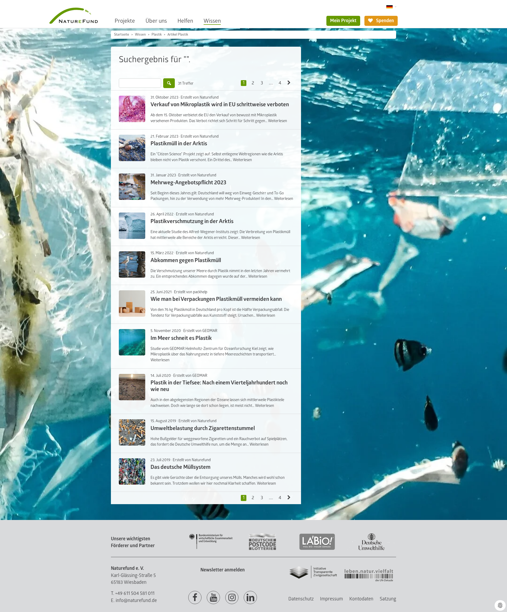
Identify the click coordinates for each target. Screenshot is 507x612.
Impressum (331, 599)
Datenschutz (301, 599)
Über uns (156, 21)
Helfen (185, 21)
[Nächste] (289, 83)
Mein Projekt (343, 20)
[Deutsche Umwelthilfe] (371, 549)
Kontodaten (361, 599)
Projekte (125, 21)
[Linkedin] (250, 597)
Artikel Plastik (177, 34)
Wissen (212, 21)
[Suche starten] (169, 83)
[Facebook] (194, 597)
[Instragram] (231, 597)
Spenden (384, 20)
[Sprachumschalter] (391, 7)
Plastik (157, 34)
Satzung (388, 599)
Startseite (121, 34)
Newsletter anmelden (222, 570)
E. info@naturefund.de (134, 600)
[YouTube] (213, 597)
